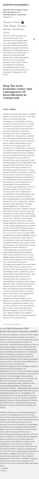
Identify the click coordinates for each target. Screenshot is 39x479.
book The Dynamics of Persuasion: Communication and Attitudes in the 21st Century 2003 (19, 344)
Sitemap (5, 468)
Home (4, 471)
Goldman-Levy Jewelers (16, 4)
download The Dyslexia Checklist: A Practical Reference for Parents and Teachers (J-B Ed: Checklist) (18, 400)
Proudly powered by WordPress (12, 324)
